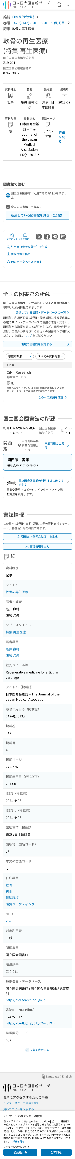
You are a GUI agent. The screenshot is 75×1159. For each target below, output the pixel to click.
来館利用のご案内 (54, 445)
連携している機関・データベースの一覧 (41, 312)
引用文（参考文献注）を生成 (29, 247)
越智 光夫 (12, 655)
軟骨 (9, 885)
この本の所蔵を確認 (50, 397)
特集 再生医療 (16, 632)
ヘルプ (27, 336)
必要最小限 (20, 1152)
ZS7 (9, 921)
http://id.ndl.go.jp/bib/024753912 (31, 1023)
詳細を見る (62, 137)
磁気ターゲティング (20, 904)
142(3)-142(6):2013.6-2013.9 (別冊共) (39, 22)
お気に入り (12, 238)
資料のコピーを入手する (18, 1109)
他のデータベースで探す (26, 262)
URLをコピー (25, 238)
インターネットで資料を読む (21, 1103)
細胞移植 (12, 897)
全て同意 (56, 1152)
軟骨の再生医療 (17, 591)
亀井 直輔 (12, 649)
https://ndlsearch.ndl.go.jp (26, 999)
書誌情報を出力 (21, 254)
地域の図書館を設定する (36, 344)
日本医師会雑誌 (23, 16)
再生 (9, 891)
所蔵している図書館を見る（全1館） (37, 215)
